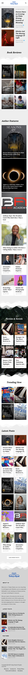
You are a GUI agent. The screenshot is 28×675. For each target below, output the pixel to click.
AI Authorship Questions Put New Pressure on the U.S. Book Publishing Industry (16, 629)
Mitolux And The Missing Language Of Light (20, 450)
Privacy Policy (20, 669)
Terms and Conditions (10, 670)
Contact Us (13, 669)
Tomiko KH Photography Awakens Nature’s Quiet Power (20, 291)
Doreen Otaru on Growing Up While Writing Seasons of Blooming (7, 452)
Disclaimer (20, 670)
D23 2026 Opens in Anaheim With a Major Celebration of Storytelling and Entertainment (17, 655)
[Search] (25, 3)
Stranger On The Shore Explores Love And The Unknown (20, 341)
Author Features (20, 9)
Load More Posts (14, 557)
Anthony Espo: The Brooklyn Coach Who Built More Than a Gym (13, 218)
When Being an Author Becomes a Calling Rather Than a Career (14, 249)
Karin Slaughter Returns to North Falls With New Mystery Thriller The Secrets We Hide (16, 641)
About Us (6, 669)
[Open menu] (3, 3)
